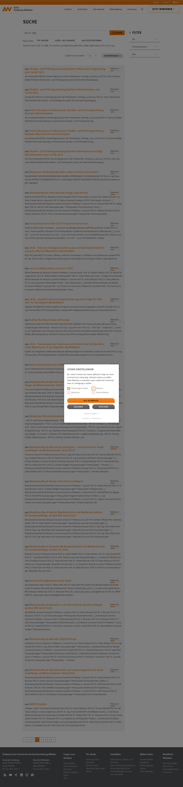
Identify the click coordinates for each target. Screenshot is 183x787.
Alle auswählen (90, 400)
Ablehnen (78, 406)
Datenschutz (96, 418)
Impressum (86, 418)
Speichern (103, 406)
